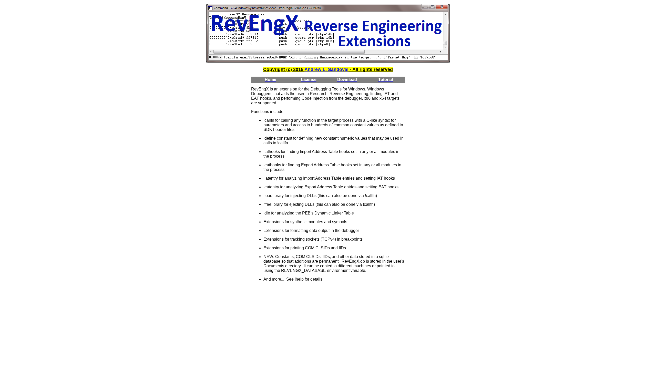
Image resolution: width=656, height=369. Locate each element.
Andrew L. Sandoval (326, 69)
